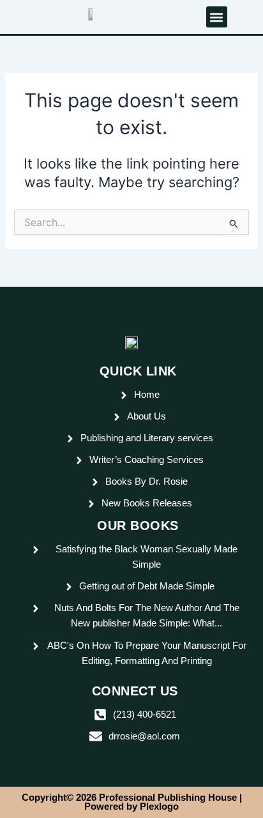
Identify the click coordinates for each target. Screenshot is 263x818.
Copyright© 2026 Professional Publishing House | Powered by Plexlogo (132, 802)
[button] (216, 16)
